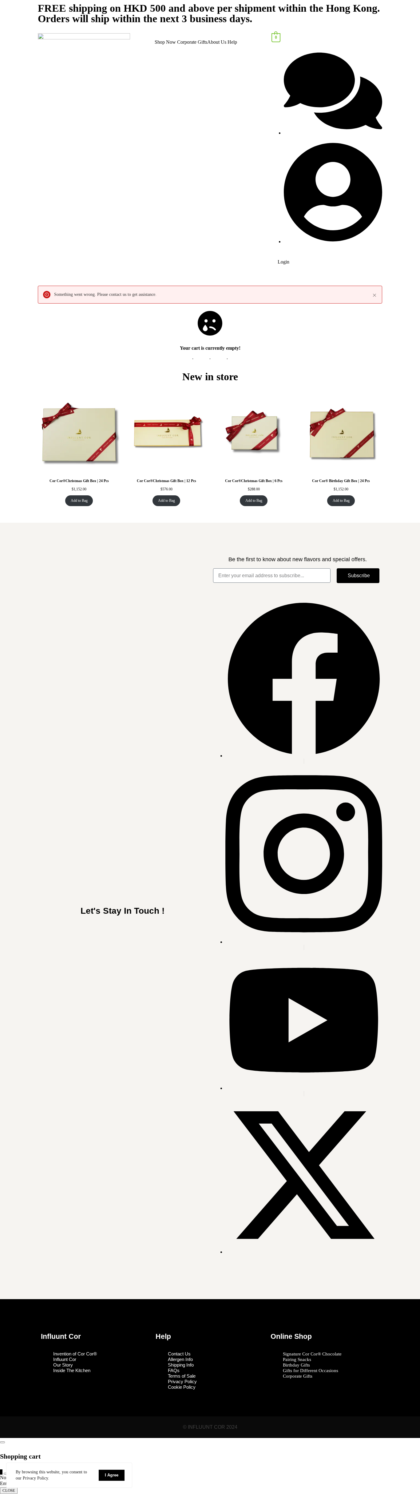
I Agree (111, 1475)
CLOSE (8, 1490)
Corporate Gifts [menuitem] (192, 42)
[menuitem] (166, 42)
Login (283, 261)
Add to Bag (79, 500)
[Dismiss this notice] (374, 295)
